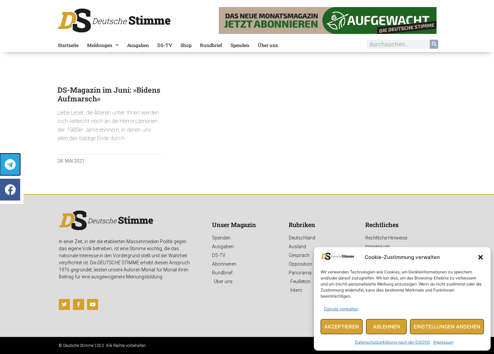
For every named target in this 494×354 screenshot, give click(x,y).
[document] (247, 177)
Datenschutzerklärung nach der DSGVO (392, 342)
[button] (480, 257)
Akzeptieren (341, 326)
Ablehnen (386, 326)
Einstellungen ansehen (447, 326)
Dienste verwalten (341, 308)
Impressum (443, 342)
